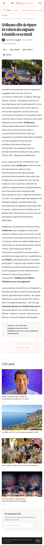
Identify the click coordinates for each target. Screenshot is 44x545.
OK (38, 540)
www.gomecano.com (15, 328)
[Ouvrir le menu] (4, 3)
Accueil (4, 15)
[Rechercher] (40, 3)
